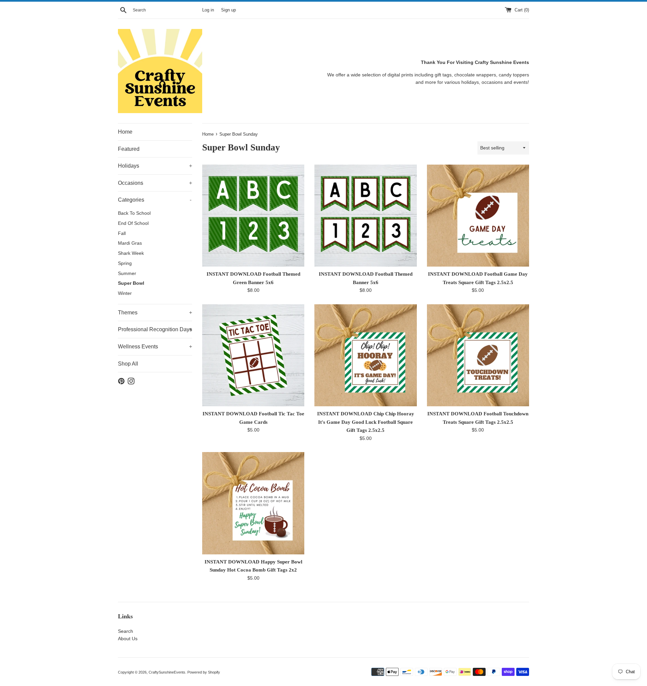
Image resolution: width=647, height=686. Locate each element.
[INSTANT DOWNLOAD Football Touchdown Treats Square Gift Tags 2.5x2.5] (478, 355)
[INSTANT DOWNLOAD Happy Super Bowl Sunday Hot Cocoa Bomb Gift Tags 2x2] (253, 503)
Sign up (228, 10)
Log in (208, 10)
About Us (127, 638)
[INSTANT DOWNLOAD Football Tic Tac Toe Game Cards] (253, 355)
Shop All (128, 364)
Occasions (155, 183)
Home (125, 132)
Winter (125, 293)
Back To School (134, 213)
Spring (125, 263)
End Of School (133, 223)
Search (125, 631)
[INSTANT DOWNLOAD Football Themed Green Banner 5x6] (253, 216)
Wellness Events (155, 346)
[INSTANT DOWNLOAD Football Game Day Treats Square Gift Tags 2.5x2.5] (478, 216)
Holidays (155, 166)
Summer (127, 273)
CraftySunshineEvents (167, 672)
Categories (154, 200)
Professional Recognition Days (155, 329)
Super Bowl (131, 283)
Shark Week (131, 253)
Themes (155, 312)
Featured (129, 149)
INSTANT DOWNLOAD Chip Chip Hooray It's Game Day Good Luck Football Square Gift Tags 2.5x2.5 (365, 422)
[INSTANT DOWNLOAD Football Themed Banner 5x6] (365, 216)
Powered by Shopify (203, 672)
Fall (122, 233)
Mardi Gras (130, 243)
